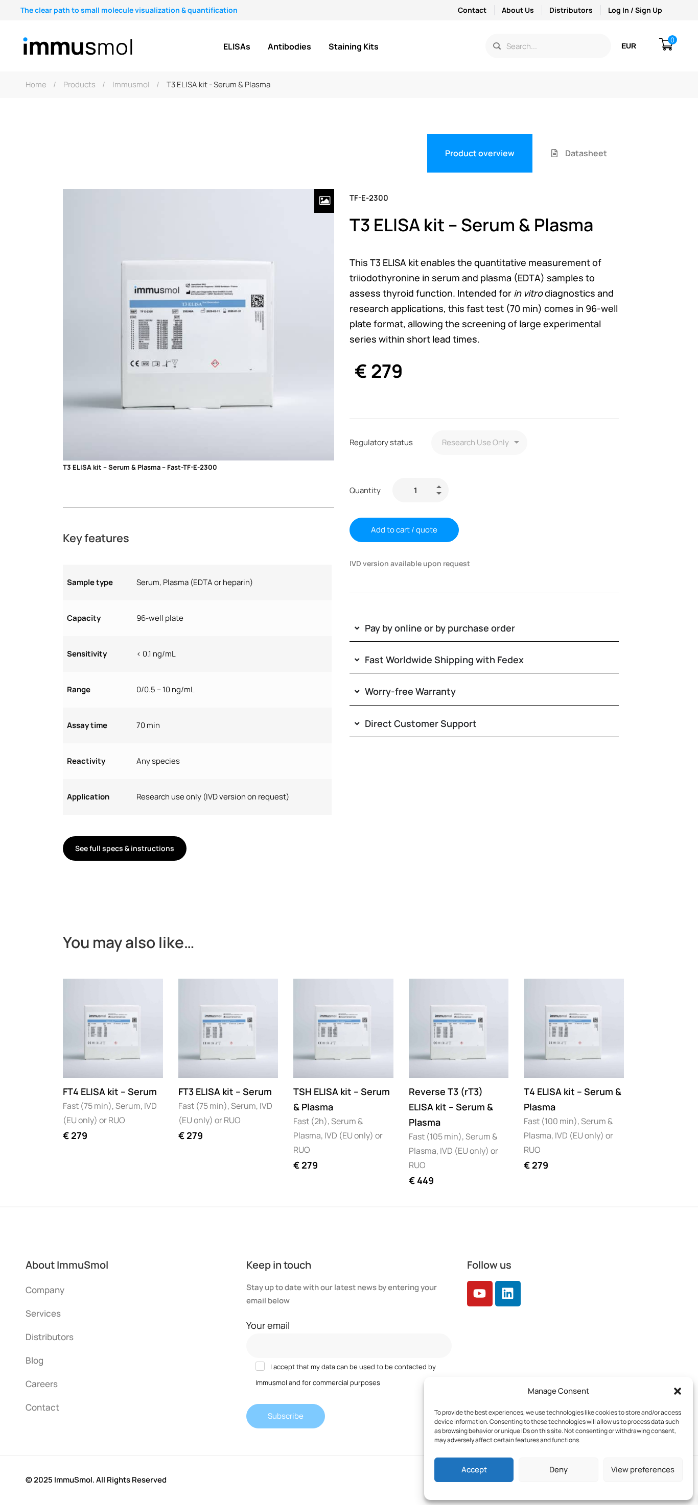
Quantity (365, 490)
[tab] (479, 153)
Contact (472, 10)
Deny (558, 1469)
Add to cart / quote (404, 529)
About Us (518, 10)
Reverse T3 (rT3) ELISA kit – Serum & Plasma (451, 1106)
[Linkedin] (508, 1293)
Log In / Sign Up (635, 10)
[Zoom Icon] (324, 201)
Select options (80, 1061)
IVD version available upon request (410, 563)
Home (36, 84)
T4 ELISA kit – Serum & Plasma (572, 1099)
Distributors (571, 10)
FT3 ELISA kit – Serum (225, 1091)
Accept (474, 1469)
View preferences (642, 1469)
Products (79, 84)
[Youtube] (480, 1293)
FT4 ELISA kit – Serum (110, 1091)
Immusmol (131, 84)
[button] (677, 1391)
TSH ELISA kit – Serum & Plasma (341, 1099)
